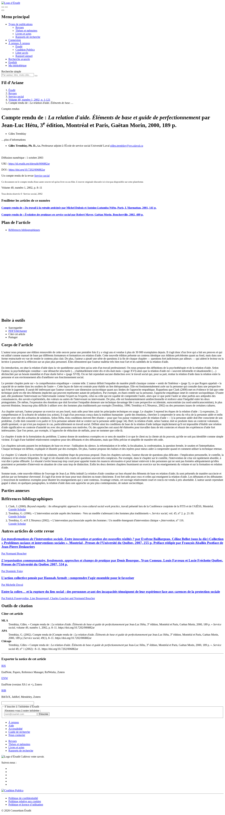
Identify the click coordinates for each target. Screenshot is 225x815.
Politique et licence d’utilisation (25, 804)
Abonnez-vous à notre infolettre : (22, 710)
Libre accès (21, 52)
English (12, 62)
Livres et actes (23, 33)
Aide (11, 725)
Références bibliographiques (24, 229)
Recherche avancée (19, 59)
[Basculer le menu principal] (2, 10)
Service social (16, 96)
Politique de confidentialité (23, 798)
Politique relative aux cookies (24, 801)
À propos (25, 43)
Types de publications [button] (20, 24)
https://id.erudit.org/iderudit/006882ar (29, 163)
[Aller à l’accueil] (10, 2)
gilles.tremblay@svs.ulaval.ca (126, 145)
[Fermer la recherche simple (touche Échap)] (6, 7)
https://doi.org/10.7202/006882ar (27, 169)
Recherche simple (11, 71)
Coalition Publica (25, 49)
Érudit (18, 46)
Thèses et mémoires (26, 30)
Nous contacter (16, 735)
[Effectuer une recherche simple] (2, 7)
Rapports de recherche (27, 36)
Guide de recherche (19, 731)
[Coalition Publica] (12, 790)
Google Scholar (17, 509)
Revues (19, 27)
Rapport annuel (24, 55)
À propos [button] (14, 43)
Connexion (14, 40)
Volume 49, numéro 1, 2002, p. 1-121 (29, 99)
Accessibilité (15, 728)
